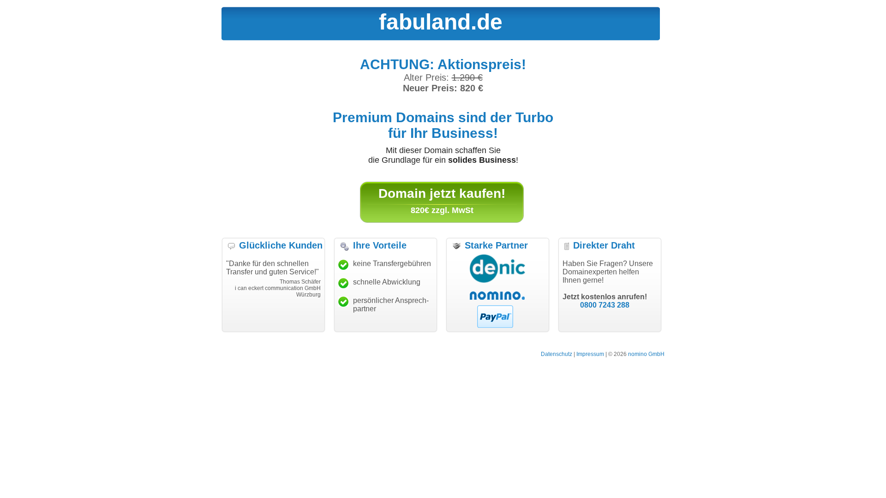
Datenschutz (556, 354)
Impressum (590, 354)
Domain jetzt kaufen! (441, 193)
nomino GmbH (646, 354)
